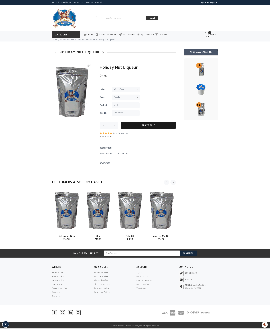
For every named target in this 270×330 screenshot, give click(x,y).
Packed (103, 105)
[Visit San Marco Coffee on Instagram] (78, 313)
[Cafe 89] (129, 210)
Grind (102, 89)
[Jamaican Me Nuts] (161, 210)
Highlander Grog (67, 236)
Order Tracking (142, 284)
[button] (89, 65)
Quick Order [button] (147, 34)
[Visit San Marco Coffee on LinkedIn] (70, 313)
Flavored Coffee (67, 39)
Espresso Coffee (101, 272)
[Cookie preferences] (265, 325)
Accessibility (57, 292)
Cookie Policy (58, 280)
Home (91, 34)
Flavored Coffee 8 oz (86, 39)
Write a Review (122, 133)
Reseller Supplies (101, 288)
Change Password (144, 280)
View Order (141, 288)
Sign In (203, 3)
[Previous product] (55, 52)
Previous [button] (166, 182)
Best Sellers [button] (129, 34)
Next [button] (173, 182)
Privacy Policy (58, 276)
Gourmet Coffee (101, 276)
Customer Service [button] (108, 34)
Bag (102, 113)
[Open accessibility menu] (5, 324)
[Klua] (98, 210)
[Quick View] (76, 193)
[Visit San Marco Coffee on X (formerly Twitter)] (62, 313)
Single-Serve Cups (102, 284)
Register (213, 3)
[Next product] (103, 52)
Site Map (56, 296)
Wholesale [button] (165, 34)
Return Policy (57, 284)
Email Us (188, 279)
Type (102, 97)
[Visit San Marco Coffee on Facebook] (54, 313)
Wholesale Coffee (102, 292)
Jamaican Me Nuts (161, 236)
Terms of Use (57, 272)
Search (152, 18)
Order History (142, 276)
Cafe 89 (129, 236)
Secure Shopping (59, 288)
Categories (62, 35)
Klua (98, 236)
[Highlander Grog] (66, 210)
